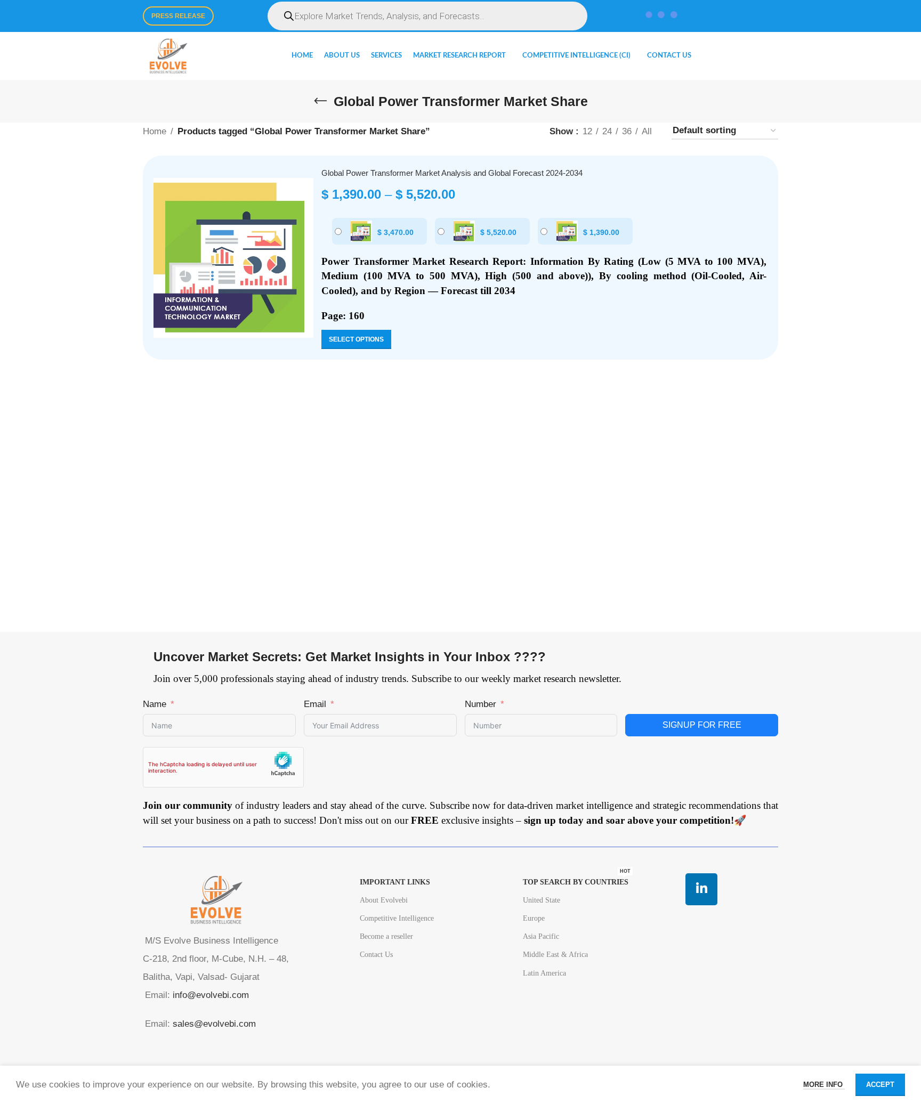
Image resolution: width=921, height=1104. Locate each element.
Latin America (544, 973)
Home (154, 131)
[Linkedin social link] (701, 889)
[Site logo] (168, 55)
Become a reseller (386, 936)
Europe (534, 918)
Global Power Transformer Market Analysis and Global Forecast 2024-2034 (452, 172)
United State (541, 900)
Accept (880, 1085)
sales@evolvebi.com (214, 1024)
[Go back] (320, 101)
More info (824, 1085)
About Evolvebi (384, 900)
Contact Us (376, 955)
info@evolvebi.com (211, 995)
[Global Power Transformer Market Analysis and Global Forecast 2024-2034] (233, 258)
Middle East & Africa (555, 955)
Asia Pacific (541, 936)
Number (480, 704)
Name (154, 704)
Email (315, 704)
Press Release (178, 16)
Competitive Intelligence (397, 918)
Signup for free (702, 724)
